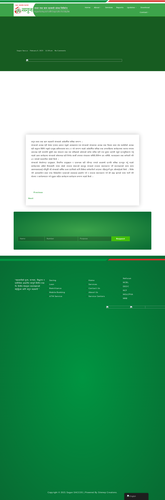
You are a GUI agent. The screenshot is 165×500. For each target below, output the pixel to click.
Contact (143, 12)
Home (87, 7)
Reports (119, 7)
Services (109, 7)
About (97, 7)
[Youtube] (33, 295)
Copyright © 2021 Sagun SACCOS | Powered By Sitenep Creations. (82, 492)
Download (145, 7)
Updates (131, 7)
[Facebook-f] (16, 295)
